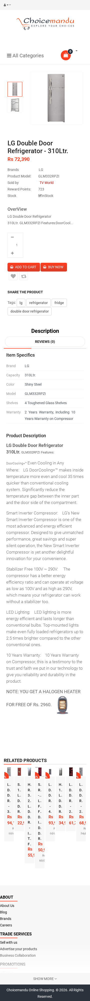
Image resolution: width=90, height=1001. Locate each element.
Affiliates (7, 973)
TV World (47, 183)
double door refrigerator (29, 311)
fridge (59, 303)
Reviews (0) (45, 342)
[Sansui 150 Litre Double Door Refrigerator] (19, 772)
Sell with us (8, 942)
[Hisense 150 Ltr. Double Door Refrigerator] (60, 772)
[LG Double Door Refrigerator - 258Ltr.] (71, 772)
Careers (6, 925)
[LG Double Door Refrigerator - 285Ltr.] (81, 772)
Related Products (25, 760)
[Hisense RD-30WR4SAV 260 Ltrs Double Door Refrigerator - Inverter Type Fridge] (29, 772)
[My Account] (8, 5)
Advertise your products (18, 949)
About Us (7, 906)
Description (45, 331)
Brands (5, 919)
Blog (3, 912)
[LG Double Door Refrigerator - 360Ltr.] (9, 772)
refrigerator (38, 303)
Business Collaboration (18, 955)
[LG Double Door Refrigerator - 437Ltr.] (50, 772)
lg (21, 303)
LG (41, 170)
